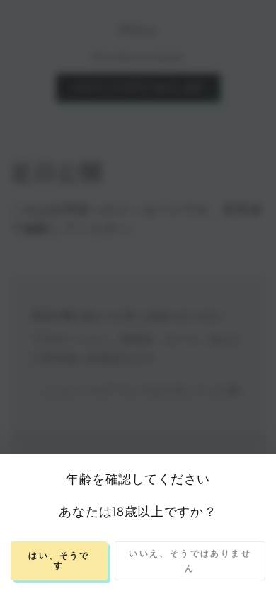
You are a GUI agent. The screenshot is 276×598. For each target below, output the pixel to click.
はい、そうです (58, 560)
